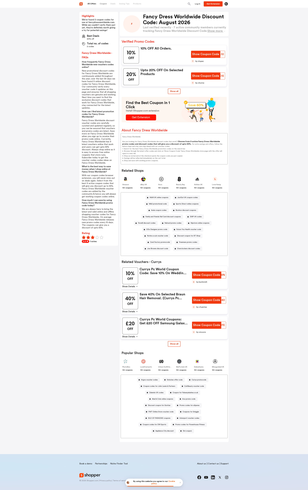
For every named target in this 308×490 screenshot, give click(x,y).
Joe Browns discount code (157, 248)
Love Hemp (216, 184)
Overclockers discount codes (188, 248)
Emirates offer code (175, 380)
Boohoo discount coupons (186, 210)
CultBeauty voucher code (194, 386)
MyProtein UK (181, 367)
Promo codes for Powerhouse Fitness (190, 424)
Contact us (213, 464)
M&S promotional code (158, 204)
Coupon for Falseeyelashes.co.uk (185, 392)
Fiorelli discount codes (146, 223)
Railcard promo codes (173, 223)
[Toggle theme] (226, 4)
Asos (160, 184)
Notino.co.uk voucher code (157, 236)
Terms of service (120, 481)
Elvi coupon (187, 431)
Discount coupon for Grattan (159, 405)
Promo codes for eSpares (189, 405)
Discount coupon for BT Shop (188, 236)
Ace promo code (188, 399)
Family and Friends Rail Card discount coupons (163, 217)
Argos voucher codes (149, 380)
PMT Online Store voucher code (160, 412)
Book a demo (85, 464)
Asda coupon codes (159, 210)
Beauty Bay (180, 184)
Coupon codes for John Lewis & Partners (159, 386)
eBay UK (143, 184)
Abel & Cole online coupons (162, 399)
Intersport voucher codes (189, 418)
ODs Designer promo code (156, 229)
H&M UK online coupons (159, 197)
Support (225, 464)
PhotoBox (126, 367)
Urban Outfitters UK (166, 367)
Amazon (125, 184)
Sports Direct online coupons (187, 204)
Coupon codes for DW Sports (154, 424)
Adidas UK (198, 184)
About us (201, 464)
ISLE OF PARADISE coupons (159, 418)
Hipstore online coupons (200, 223)
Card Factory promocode (160, 242)
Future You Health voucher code (188, 229)
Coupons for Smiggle (191, 412)
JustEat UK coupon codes (187, 197)
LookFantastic (146, 367)
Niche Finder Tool (119, 464)
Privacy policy (105, 481)
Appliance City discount (164, 431)
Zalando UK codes (156, 392)
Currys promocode (199, 380)
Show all (174, 91)
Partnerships (101, 464)
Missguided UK (218, 367)
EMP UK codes (196, 217)
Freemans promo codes (188, 242)
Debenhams (198, 367)
